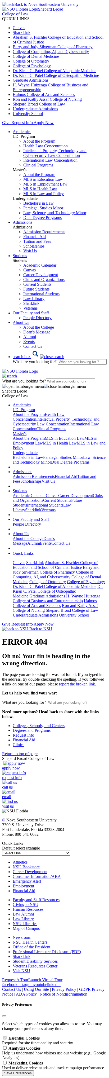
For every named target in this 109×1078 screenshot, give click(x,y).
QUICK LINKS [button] (16, 18)
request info (12, 777)
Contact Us (32, 346)
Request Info (22, 122)
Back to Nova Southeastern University (46, 4)
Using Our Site (36, 989)
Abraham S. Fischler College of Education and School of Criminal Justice (55, 565)
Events (29, 341)
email (6, 796)
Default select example (21, 848)
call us (7, 787)
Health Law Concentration (45, 146)
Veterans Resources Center (35, 966)
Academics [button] (22, 131)
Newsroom (22, 937)
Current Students (37, 284)
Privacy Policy (64, 989)
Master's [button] (19, 433)
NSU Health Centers (30, 942)
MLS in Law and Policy (43, 193)
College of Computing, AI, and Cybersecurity (51, 51)
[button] (38, 356)
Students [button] (20, 255)
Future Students (36, 289)
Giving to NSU (25, 904)
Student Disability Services (35, 961)
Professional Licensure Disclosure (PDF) (47, 951)
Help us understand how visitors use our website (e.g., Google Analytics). (54, 1053)
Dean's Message (36, 332)
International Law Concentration (50, 160)
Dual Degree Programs (42, 217)
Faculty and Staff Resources (36, 899)
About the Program (39, 141)
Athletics (20, 862)
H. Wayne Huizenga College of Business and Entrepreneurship (56, 598)
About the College (38, 327)
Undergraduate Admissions (35, 109)
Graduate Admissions (30, 80)
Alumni (29, 337)
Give (6, 122)
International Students (41, 294)
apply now (11, 768)
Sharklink (31, 303)
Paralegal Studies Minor (43, 208)
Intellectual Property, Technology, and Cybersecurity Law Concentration (55, 153)
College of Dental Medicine (36, 56)
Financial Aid (34, 236)
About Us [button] (21, 322)
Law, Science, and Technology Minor (54, 212)
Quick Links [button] (23, 553)
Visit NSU (21, 971)
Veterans (30, 308)
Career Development (40, 274)
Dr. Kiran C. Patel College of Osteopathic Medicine (56, 75)
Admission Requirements (44, 232)
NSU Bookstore (26, 867)
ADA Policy (26, 994)
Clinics (18, 744)
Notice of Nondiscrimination (63, 994)
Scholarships (33, 246)
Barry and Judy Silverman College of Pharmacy (53, 47)
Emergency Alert (27, 881)
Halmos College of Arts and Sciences (44, 94)
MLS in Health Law (40, 189)
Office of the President (31, 947)
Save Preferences (18, 1073)
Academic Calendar (39, 265)
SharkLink (21, 32)
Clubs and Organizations (44, 279)
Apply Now (44, 122)
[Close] (4, 1016)
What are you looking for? (35, 361)
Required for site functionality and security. (38, 1040)
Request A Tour (15, 980)
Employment (23, 886)
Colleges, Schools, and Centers (39, 725)
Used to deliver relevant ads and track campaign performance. (53, 1065)
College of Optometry (31, 61)
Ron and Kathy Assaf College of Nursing (47, 99)
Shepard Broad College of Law (39, 104)
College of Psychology (32, 66)
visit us (8, 806)
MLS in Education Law (43, 179)
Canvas (19, 27)
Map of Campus (26, 928)
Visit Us (30, 251)
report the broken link (77, 684)
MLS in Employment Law (45, 184)
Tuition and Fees (37, 241)
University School (28, 113)
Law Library (33, 298)
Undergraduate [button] (25, 452)
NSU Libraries (25, 923)
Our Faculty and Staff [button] (31, 313)
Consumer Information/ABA (37, 876)
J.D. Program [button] (24, 409)
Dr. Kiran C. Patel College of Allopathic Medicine (54, 70)
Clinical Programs (38, 165)
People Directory (37, 317)
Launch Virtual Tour (45, 980)
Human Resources (28, 909)
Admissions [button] (22, 222)
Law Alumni (23, 914)
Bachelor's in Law (38, 203)
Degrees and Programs (32, 730)
